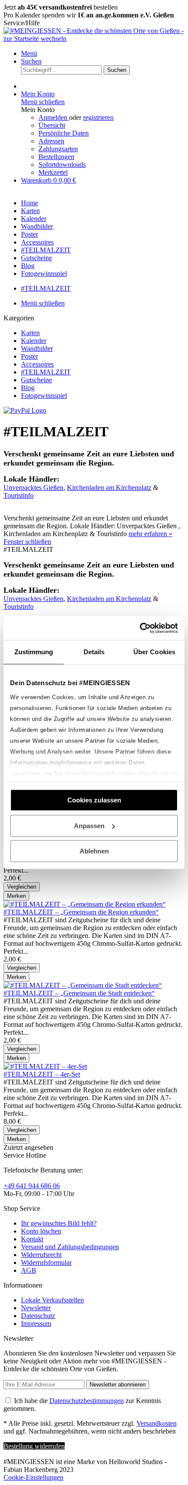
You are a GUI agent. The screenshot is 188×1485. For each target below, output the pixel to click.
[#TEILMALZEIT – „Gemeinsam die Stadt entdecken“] (82, 985)
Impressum (36, 1323)
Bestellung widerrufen (34, 1446)
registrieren (98, 117)
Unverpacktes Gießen (33, 487)
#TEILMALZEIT (46, 372)
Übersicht (51, 125)
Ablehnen (94, 851)
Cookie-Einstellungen (33, 1477)
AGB (28, 1270)
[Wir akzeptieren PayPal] (24, 410)
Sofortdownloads (62, 164)
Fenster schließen (27, 541)
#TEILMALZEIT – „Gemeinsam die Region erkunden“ (81, 912)
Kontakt (32, 1239)
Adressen (51, 141)
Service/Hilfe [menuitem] (21, 23)
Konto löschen (41, 1231)
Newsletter (36, 1308)
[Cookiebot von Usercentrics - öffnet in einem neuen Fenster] (139, 628)
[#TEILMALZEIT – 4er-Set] (45, 1066)
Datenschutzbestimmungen (86, 1400)
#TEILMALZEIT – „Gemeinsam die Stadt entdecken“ (79, 993)
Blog (28, 387)
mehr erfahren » (150, 533)
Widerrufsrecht (41, 1254)
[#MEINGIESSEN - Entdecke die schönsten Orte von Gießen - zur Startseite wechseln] (94, 38)
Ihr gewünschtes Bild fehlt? (59, 1223)
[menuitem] (103, 54)
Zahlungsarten (58, 149)
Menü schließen (43, 101)
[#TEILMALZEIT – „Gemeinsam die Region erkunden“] (84, 904)
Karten (30, 332)
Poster (29, 356)
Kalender (33, 340)
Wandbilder (37, 348)
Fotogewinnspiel (44, 395)
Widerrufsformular (46, 1262)
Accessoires (37, 364)
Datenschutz (38, 1315)
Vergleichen (21, 887)
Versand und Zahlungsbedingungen (70, 1247)
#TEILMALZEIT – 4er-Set (41, 1074)
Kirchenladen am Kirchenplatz (109, 487)
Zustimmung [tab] (33, 652)
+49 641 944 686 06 (31, 1185)
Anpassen (89, 825)
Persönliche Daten (63, 133)
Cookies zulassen (94, 800)
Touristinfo (18, 495)
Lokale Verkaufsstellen (52, 1300)
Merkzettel (53, 172)
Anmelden (53, 117)
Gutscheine (36, 380)
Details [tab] (94, 652)
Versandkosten (156, 1423)
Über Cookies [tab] (154, 652)
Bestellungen (56, 156)
